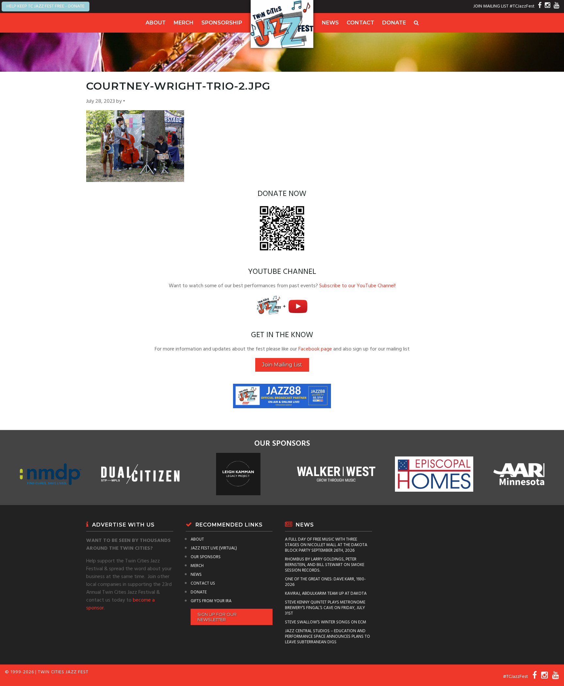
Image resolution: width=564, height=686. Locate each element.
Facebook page (315, 349)
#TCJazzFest (522, 6)
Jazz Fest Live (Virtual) (214, 548)
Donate (394, 23)
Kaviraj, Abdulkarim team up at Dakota (326, 593)
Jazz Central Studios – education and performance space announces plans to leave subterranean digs (327, 637)
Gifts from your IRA (211, 601)
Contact (360, 23)
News (330, 23)
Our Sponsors (206, 557)
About (156, 23)
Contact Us (203, 583)
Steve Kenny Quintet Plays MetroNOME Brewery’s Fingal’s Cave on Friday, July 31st (325, 608)
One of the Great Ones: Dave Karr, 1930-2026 (325, 582)
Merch (184, 23)
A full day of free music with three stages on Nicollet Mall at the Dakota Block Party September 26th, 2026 (326, 545)
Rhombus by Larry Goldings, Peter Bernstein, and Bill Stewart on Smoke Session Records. (324, 565)
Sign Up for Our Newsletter (217, 617)
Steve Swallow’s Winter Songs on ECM (325, 622)
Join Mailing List (282, 365)
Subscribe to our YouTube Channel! (357, 286)
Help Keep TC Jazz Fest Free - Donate (46, 6)
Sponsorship (221, 23)
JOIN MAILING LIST (491, 6)
